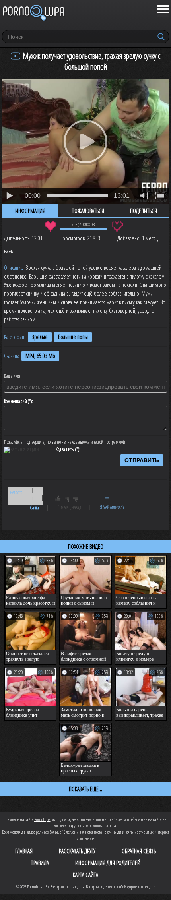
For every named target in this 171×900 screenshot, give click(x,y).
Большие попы (73, 337)
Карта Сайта (85, 875)
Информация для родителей (107, 863)
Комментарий (15, 401)
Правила (40, 863)
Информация (30, 211)
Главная (24, 851)
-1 (78, 499)
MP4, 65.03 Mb (40, 356)
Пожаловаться (88, 211)
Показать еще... (85, 789)
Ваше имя (12, 376)
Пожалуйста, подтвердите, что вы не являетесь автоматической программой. (65, 442)
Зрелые (40, 337)
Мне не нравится (116, 226)
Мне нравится (50, 226)
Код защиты (65, 449)
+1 (61, 499)
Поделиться (143, 211)
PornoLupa (42, 819)
